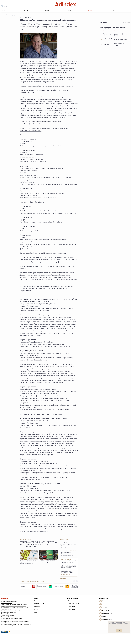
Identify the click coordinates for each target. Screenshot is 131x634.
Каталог (36, 609)
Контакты (105, 601)
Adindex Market (71, 606)
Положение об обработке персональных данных (12, 616)
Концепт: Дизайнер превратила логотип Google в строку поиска (67, 542)
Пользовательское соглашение (8, 615)
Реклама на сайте (39, 603)
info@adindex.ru (107, 619)
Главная (3, 15)
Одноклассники (107, 613)
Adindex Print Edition (73, 603)
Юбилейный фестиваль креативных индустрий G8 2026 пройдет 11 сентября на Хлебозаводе (28, 562)
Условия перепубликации (6, 603)
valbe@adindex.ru (65, 574)
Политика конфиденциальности (8, 613)
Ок (119, 630)
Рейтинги (69, 601)
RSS (103, 604)
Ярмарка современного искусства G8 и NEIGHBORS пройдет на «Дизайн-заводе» (38, 545)
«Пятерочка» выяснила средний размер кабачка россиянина (47, 561)
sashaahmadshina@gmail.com (30, 130)
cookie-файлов (119, 625)
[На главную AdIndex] (65, 4)
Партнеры (37, 606)
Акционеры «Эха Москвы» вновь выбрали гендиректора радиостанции (68, 546)
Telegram (104, 607)
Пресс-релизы (17, 15)
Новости (9, 15)
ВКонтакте (105, 610)
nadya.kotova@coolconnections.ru (32, 124)
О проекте (37, 601)
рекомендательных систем (115, 628)
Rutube (104, 616)
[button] (77, 581)
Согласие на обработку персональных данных (11, 618)
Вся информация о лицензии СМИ (8, 612)
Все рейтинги (126, 22)
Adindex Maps (71, 609)
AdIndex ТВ (91, 10)
